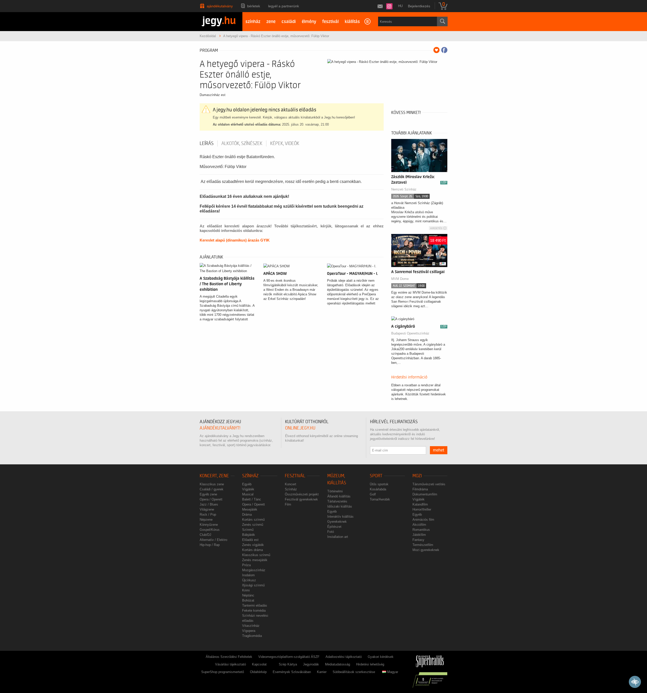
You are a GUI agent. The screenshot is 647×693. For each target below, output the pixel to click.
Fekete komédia (254, 610)
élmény (309, 21)
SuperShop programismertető (222, 672)
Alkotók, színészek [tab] (241, 143)
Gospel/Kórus (210, 530)
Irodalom (248, 575)
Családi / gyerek (211, 489)
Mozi (417, 476)
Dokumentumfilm (424, 494)
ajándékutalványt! (220, 428)
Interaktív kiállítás (340, 516)
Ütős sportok (379, 484)
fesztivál (330, 21)
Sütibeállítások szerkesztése (354, 672)
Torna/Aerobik (380, 499)
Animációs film (423, 519)
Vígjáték (248, 489)
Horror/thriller (421, 509)
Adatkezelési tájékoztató (344, 657)
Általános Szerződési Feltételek (229, 657)
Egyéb (246, 484)
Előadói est (250, 540)
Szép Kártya (288, 664)
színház (252, 21)
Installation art (337, 537)
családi (289, 21)
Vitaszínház (251, 626)
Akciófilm (419, 525)
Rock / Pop (208, 514)
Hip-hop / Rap (210, 545)
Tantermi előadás (254, 605)
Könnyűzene (209, 525)
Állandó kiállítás (339, 496)
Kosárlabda (378, 489)
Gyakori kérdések (381, 657)
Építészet (334, 527)
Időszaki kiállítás (339, 506)
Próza (246, 565)
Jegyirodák (311, 664)
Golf (373, 494)
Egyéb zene (208, 494)
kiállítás (352, 21)
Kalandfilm (420, 504)
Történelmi (335, 491)
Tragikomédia (252, 636)
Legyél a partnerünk (283, 6)
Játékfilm (419, 535)
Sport (376, 476)
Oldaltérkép (258, 672)
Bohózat (248, 600)
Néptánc (248, 595)
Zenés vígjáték (253, 545)
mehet (438, 450)
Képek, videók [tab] (284, 143)
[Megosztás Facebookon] (444, 50)
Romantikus (421, 530)
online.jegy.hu (300, 428)
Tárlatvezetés (337, 501)
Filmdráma (420, 489)
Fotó (330, 532)
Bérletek (253, 6)
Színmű (247, 530)
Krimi (246, 590)
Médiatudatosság (337, 664)
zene (270, 21)
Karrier (322, 672)
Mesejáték (249, 509)
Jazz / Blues (209, 504)
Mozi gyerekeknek (425, 550)
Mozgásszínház (253, 570)
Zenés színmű (252, 525)
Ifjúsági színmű (253, 585)
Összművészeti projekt (302, 494)
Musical (247, 494)
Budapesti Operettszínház (410, 333)
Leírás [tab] (207, 143)
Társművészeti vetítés (428, 484)
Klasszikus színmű (256, 555)
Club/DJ (205, 535)
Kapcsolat (259, 664)
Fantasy (418, 540)
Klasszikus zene (212, 484)
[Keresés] (442, 21)
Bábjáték (248, 535)
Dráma (247, 514)
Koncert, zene (214, 476)
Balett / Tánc (251, 499)
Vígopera (248, 631)
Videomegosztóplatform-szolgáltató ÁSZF (288, 657)
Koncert (290, 484)
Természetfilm (422, 545)
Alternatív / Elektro (213, 540)
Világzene (207, 509)
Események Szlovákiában (292, 672)
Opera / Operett (211, 499)
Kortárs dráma (252, 550)
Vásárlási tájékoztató (230, 664)
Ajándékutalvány (220, 6)
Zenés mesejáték (254, 560)
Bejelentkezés (419, 6)
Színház (250, 476)
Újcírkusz (249, 580)
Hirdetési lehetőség (370, 664)
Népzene (206, 519)
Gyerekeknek (337, 521)
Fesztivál (295, 476)
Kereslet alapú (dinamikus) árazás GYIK (235, 240)
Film (288, 504)
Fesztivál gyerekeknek (301, 499)
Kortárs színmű (253, 519)
